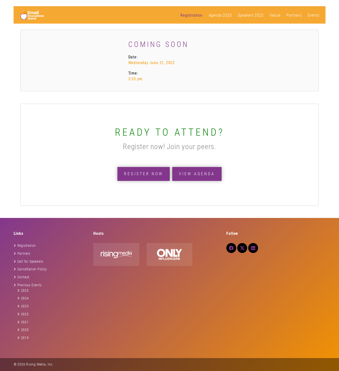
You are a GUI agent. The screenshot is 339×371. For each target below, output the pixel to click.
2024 (25, 298)
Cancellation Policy (32, 269)
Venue (275, 15)
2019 (25, 338)
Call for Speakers (30, 261)
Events (313, 15)
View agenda (197, 173)
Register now (143, 173)
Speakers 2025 (250, 15)
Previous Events (29, 285)
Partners (293, 15)
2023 (25, 306)
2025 (25, 290)
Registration (191, 15)
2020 (25, 330)
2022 (25, 314)
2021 (25, 322)
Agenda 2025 (220, 15)
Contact (23, 277)
